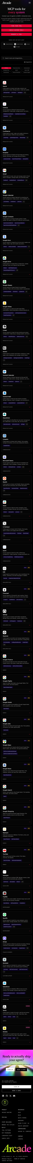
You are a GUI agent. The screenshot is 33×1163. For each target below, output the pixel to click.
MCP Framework (6, 1132)
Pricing (4, 1117)
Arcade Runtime (7, 1112)
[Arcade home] (6, 3)
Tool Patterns (6, 1130)
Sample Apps (5, 1138)
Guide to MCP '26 (23, 1123)
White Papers (22, 1117)
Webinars (21, 1120)
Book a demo (21, 1069)
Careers (20, 1139)
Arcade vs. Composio (24, 1131)
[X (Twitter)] (10, 1096)
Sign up (10, 1069)
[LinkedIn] (3, 1096)
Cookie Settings (7, 1160)
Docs (19, 1112)
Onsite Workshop (23, 1126)
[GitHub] (7, 1096)
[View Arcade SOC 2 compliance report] (16, 1102)
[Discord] (14, 1096)
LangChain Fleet (7, 1135)
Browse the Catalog (8, 1124)
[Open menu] (29, 2)
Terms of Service (19, 1158)
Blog (19, 1115)
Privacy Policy (7, 1158)
